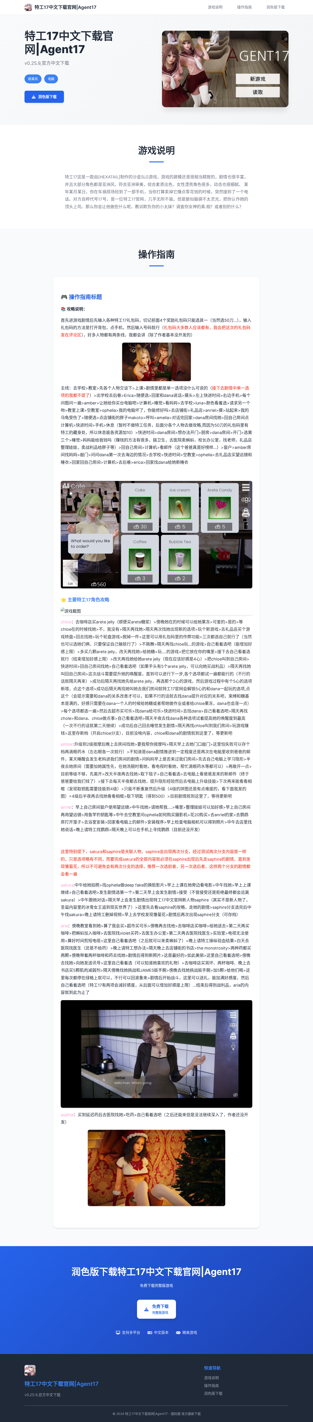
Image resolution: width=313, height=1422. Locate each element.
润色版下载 (275, 7)
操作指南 (244, 7)
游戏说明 (215, 7)
